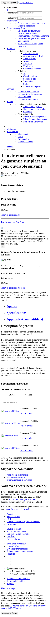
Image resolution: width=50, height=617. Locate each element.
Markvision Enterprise (33, 122)
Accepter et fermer (9, 613)
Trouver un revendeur (16, 544)
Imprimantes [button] (12, 21)
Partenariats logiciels (32, 86)
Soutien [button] (10, 101)
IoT (25, 74)
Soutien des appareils (32, 106)
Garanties (27, 111)
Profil (20, 136)
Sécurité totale (29, 79)
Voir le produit (26, 413)
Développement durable (17, 549)
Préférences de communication (20, 551)
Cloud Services (30, 76)
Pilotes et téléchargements (34, 116)
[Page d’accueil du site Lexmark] (25, 2)
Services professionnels (28, 99)
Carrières (11, 536)
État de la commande (16, 477)
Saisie (25, 84)
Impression (28, 81)
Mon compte (23, 134)
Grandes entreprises (26, 26)
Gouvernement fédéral (33, 56)
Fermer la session (25, 141)
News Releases (13, 516)
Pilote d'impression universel (35, 119)
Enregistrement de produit (34, 109)
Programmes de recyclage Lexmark (33, 36)
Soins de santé (29, 58)
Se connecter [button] (12, 131)
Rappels (10, 583)
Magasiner (11, 129)
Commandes (23, 139)
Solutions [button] (11, 48)
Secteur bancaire (30, 53)
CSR (9, 519)
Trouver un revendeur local (13, 288)
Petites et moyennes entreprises (31, 23)
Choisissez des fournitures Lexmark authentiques (29, 32)
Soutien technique (14, 529)
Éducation (27, 63)
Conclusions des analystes (18, 534)
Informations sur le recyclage (19, 480)
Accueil (10, 146)
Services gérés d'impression (30, 94)
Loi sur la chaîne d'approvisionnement (23, 521)
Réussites (11, 554)
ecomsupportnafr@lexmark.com (23, 499)
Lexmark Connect (14, 546)
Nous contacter (13, 539)
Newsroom (11, 524)
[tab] (28, 306)
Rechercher (12, 13)
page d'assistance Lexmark (17, 509)
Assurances (28, 61)
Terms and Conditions (16, 581)
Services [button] (10, 89)
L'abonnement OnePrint (28, 91)
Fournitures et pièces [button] (16, 28)
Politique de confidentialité (18, 578)
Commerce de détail (32, 68)
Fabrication (28, 66)
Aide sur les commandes (17, 475)
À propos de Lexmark (16, 531)
